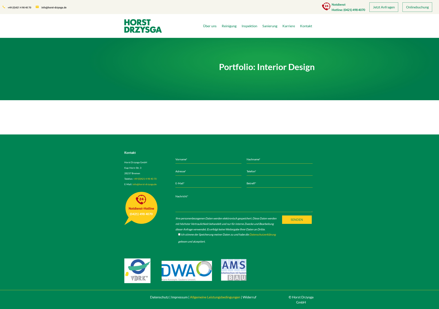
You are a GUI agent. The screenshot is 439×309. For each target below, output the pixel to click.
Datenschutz (159, 297)
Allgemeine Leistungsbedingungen (215, 297)
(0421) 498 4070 (354, 10)
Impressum (179, 297)
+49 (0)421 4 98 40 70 (145, 178)
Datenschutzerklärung (262, 234)
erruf (249, 297)
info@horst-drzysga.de (145, 184)
